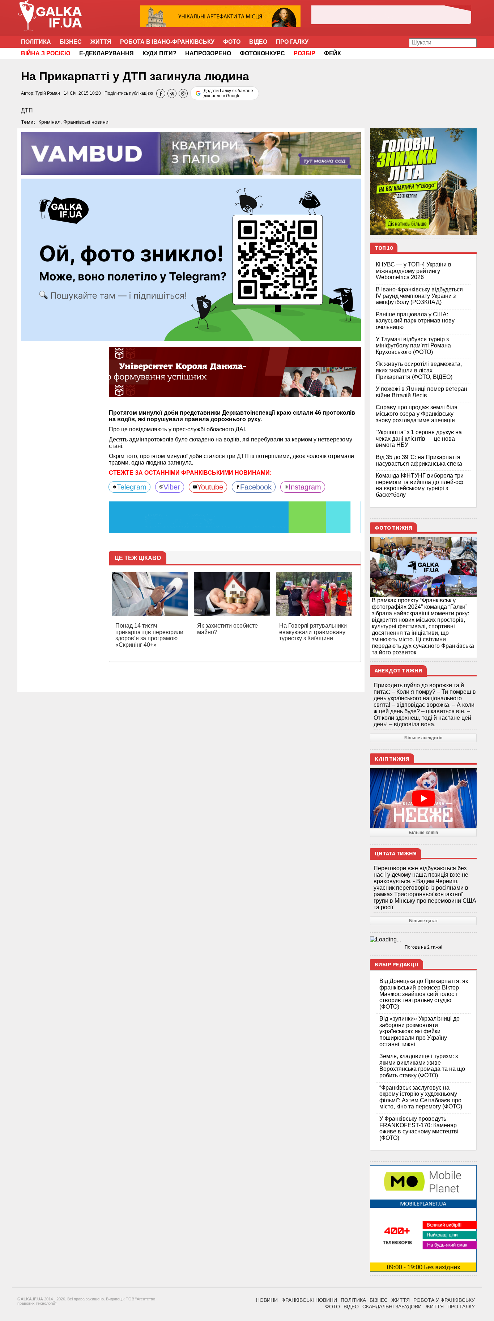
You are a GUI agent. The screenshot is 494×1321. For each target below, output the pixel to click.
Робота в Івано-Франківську (167, 42)
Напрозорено (208, 53)
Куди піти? (159, 53)
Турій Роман (47, 93)
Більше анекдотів (423, 737)
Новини (267, 1300)
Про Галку (292, 42)
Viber (171, 487)
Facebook (256, 487)
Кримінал (49, 122)
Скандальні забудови (392, 1306)
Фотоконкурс (262, 53)
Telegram (131, 487)
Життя (100, 42)
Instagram (305, 487)
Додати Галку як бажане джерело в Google (228, 93)
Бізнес (71, 42)
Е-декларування (106, 53)
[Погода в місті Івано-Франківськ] (423, 939)
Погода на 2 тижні (423, 947)
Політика (36, 42)
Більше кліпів (423, 832)
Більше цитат (423, 920)
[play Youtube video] (423, 798)
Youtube (210, 487)
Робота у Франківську (444, 1300)
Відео (258, 42)
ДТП (27, 110)
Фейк (332, 53)
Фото (231, 42)
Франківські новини (85, 122)
